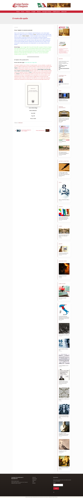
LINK (33, 481)
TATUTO (34, 477)
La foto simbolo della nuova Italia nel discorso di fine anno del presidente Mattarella (63, 218)
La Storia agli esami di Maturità (64, 334)
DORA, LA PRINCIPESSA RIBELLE (64, 199)
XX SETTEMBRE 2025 (62, 141)
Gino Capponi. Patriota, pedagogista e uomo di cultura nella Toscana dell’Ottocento (64, 434)
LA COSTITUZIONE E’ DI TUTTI (63, 365)
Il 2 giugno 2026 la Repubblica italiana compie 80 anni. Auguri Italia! (64, 416)
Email (54, 482)
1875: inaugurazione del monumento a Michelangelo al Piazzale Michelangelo (64, 153)
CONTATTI (34, 480)
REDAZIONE (34, 478)
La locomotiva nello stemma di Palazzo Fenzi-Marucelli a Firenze (64, 235)
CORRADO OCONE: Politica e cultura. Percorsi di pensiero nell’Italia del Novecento (63, 382)
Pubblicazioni (20, 122)
